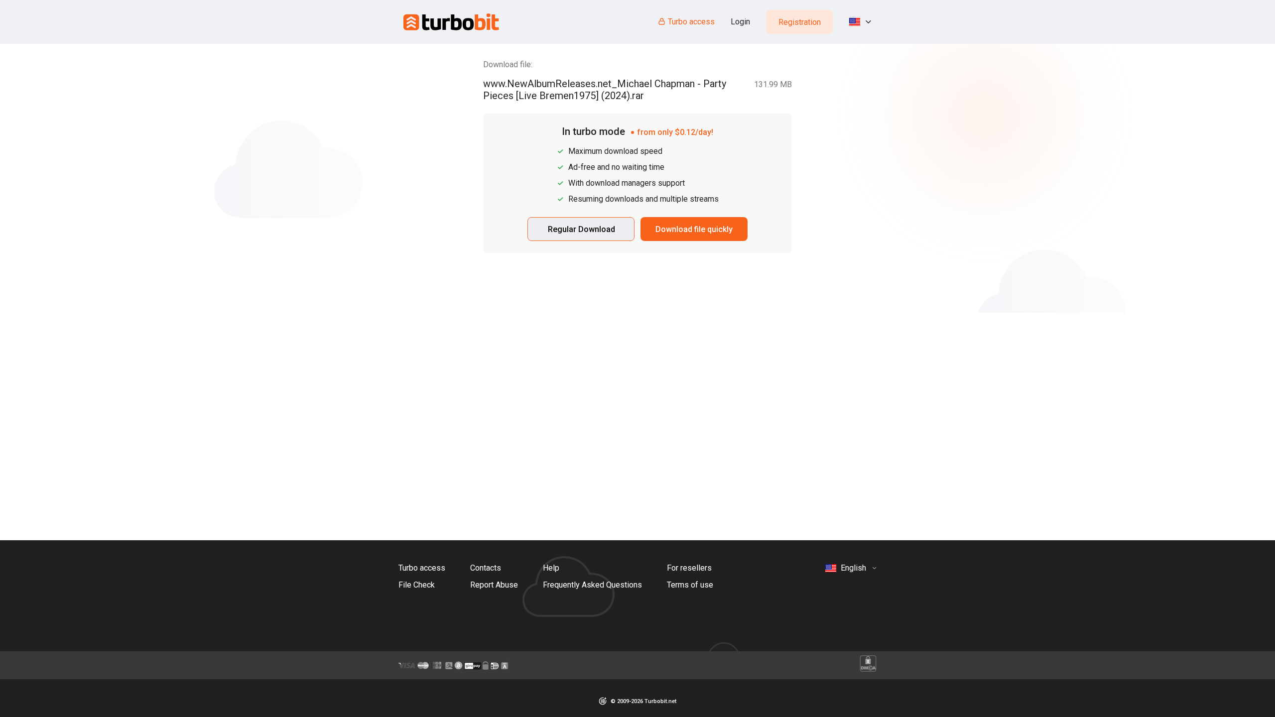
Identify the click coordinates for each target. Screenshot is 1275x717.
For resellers (689, 568)
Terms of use (690, 585)
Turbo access (691, 21)
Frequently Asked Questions (592, 585)
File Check (416, 585)
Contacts (485, 568)
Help (551, 568)
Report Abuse (494, 585)
